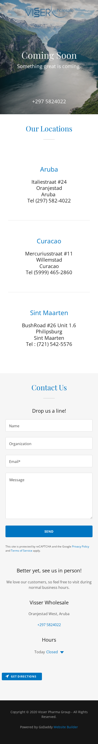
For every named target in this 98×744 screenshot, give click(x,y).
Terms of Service (21, 551)
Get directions (23, 676)
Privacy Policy (80, 546)
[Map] (49, 685)
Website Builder (66, 727)
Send (49, 531)
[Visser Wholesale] (49, 11)
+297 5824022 (49, 101)
